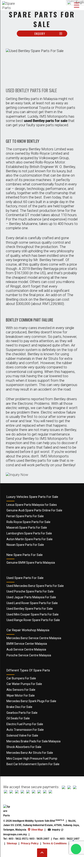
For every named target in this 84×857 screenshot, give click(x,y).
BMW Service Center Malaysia (26, 643)
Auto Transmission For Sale (25, 729)
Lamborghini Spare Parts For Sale (29, 533)
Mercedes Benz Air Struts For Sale (29, 752)
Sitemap (12, 843)
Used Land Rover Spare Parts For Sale (32, 603)
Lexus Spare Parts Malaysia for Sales (31, 504)
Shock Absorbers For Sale (23, 747)
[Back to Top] (42, 852)
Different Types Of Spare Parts (28, 670)
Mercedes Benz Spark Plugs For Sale (31, 701)
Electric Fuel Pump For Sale (24, 724)
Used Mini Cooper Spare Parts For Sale (32, 614)
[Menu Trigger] (76, 5)
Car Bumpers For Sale (21, 678)
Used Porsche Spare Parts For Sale (30, 591)
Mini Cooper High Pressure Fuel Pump (31, 758)
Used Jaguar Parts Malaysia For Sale (31, 597)
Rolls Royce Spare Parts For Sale (28, 522)
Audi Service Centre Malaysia (26, 649)
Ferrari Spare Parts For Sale (25, 516)
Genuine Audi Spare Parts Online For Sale (34, 510)
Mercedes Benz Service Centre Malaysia (33, 638)
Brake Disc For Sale (19, 707)
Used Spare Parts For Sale (25, 578)
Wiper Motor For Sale (20, 695)
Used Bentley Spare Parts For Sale (29, 608)
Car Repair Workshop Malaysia (27, 630)
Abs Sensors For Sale (20, 689)
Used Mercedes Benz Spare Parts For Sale (35, 586)
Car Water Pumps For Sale (24, 684)
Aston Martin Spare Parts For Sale (29, 539)
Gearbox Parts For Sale (21, 712)
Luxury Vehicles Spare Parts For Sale (32, 497)
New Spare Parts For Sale (24, 555)
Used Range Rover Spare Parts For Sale (33, 620)
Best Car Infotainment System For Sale (32, 764)
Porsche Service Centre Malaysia (28, 655)
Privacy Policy (30, 843)
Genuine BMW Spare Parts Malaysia (30, 562)
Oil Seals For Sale (18, 718)
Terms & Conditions (55, 843)
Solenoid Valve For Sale (22, 735)
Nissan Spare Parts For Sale (25, 544)
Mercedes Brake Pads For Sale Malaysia (33, 741)
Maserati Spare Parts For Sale (26, 527)
